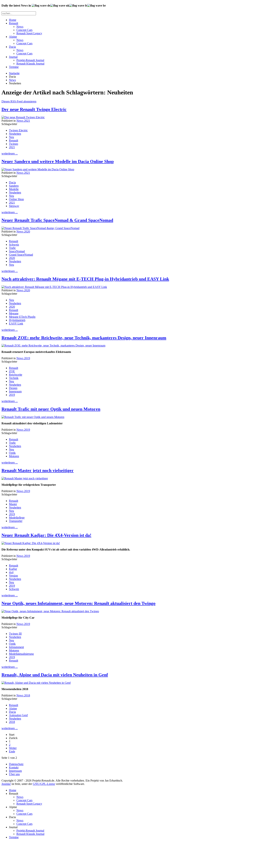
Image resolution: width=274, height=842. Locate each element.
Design (13, 388)
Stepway (14, 206)
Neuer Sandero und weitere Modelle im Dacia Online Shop (57, 161)
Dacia (12, 46)
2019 (12, 394)
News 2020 (23, 231)
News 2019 (23, 358)
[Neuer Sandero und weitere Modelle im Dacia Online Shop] (37, 169)
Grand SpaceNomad (21, 254)
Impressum (15, 770)
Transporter (15, 521)
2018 (12, 722)
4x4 (11, 572)
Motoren (14, 456)
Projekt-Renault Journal (30, 60)
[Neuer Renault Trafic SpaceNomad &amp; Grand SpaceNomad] (40, 228)
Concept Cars (24, 30)
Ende (12, 751)
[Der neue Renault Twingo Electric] (23, 117)
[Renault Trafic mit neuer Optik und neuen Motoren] (32, 417)
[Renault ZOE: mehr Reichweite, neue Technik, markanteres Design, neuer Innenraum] (53, 345)
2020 (12, 258)
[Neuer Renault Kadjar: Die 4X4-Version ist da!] (30, 543)
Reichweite (15, 374)
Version (13, 575)
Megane (13, 313)
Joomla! (6, 783)
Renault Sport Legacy (29, 33)
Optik (12, 452)
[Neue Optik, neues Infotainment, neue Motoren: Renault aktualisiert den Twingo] (50, 611)
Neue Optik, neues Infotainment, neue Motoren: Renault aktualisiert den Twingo (78, 603)
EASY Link (16, 323)
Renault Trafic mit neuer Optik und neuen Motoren (50, 409)
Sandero (14, 185)
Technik (13, 378)
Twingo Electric (18, 130)
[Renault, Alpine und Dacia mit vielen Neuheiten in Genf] (36, 682)
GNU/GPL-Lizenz (44, 783)
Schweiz (14, 244)
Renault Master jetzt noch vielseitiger (37, 470)
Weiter (13, 748)
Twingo (13, 143)
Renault (13, 23)
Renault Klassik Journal (30, 63)
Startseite (14, 73)
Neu (11, 137)
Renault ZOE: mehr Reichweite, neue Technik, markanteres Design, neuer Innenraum (83, 337)
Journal (13, 56)
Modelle (14, 189)
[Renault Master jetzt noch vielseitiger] (24, 478)
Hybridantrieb (17, 320)
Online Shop (16, 199)
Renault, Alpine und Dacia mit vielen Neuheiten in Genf (54, 674)
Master (13, 504)
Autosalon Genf (18, 715)
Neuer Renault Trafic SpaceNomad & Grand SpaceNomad (57, 220)
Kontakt (13, 767)
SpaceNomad (17, 251)
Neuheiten (15, 133)
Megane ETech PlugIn (22, 316)
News (19, 26)
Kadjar (13, 568)
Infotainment (16, 647)
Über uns (14, 774)
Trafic (12, 248)
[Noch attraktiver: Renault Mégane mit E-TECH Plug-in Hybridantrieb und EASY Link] (54, 287)
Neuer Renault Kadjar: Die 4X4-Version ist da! (46, 535)
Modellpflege (17, 517)
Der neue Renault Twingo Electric (34, 109)
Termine (14, 66)
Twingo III (15, 633)
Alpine (13, 36)
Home (12, 19)
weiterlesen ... (9, 153)
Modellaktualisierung (21, 653)
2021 (12, 147)
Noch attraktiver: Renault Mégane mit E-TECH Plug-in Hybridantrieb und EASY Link (85, 279)
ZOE (12, 371)
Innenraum (15, 391)
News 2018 (23, 695)
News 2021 (23, 120)
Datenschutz (16, 764)
